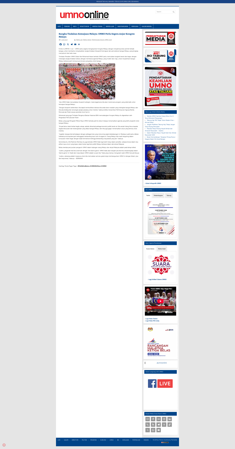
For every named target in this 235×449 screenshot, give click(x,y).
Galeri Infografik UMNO (153, 183)
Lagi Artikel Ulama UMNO (157, 279)
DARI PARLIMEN (123, 26)
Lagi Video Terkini (151, 319)
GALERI (66, 440)
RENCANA (135, 26)
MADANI (146, 440)
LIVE (59, 26)
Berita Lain (79, 39)
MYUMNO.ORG (126, 1)
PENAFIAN (93, 440)
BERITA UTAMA (97, 26)
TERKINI (67, 26)
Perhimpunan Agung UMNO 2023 (102, 39)
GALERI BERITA (147, 26)
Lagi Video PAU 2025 (152, 321)
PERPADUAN (136, 440)
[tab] (148, 195)
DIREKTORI (75, 440)
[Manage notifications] (4, 444)
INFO (74, 26)
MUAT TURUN (84, 26)
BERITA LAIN (110, 26)
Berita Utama (87, 39)
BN (118, 440)
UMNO (112, 440)
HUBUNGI (103, 440)
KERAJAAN (125, 440)
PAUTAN (84, 440)
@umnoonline (162, 363)
